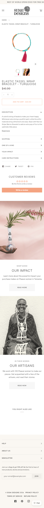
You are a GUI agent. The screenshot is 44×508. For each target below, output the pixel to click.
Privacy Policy (32, 492)
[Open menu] (5, 10)
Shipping (6, 139)
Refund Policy (30, 496)
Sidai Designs (13, 492)
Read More (22, 287)
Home (4, 20)
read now (22, 385)
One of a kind (8, 145)
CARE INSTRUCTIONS (10, 158)
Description (7, 112)
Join (36, 476)
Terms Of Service (14, 496)
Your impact (7, 152)
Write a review (22, 190)
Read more (6, 131)
